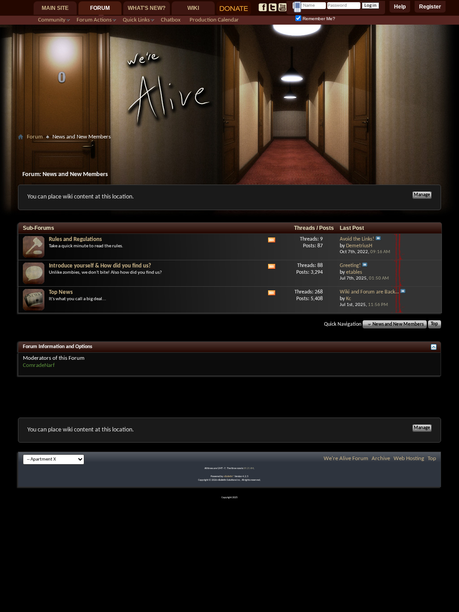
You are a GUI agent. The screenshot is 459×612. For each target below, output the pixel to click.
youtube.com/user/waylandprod (282, 7)
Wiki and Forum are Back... (369, 292)
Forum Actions (94, 20)
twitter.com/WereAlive (272, 7)
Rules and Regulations (75, 239)
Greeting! (350, 265)
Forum (100, 8)
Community (51, 20)
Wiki (193, 8)
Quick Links (136, 20)
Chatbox (171, 20)
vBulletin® (229, 476)
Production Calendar (214, 20)
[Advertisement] (229, 146)
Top (434, 324)
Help (400, 7)
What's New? (146, 8)
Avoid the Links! (357, 239)
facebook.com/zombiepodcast (263, 7)
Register (430, 7)
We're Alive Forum (346, 458)
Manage (422, 195)
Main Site (55, 8)
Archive (381, 458)
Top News (61, 292)
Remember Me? (318, 18)
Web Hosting (409, 458)
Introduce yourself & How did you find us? (100, 266)
